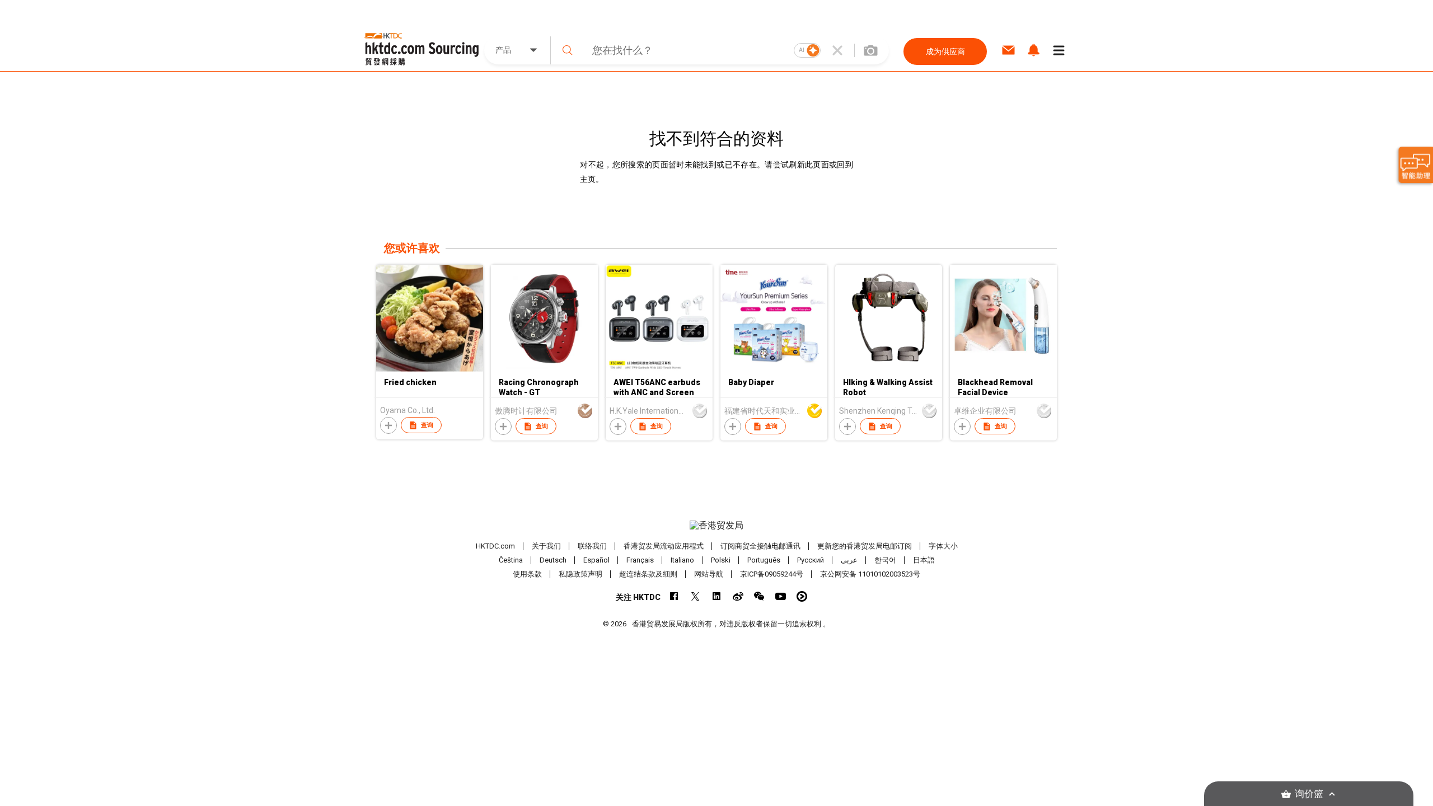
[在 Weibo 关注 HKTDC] (738, 596)
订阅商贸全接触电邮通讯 (760, 546)
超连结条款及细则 (648, 574)
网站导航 (708, 574)
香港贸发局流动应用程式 (664, 546)
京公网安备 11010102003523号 (870, 574)
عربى (849, 560)
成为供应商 (945, 51)
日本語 (924, 560)
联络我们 (592, 546)
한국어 (885, 560)
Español (596, 560)
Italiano (682, 560)
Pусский (810, 560)
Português (763, 560)
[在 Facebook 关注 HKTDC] (674, 596)
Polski (720, 560)
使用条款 (527, 574)
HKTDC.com (495, 546)
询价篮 (1309, 794)
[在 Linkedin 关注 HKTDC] (716, 596)
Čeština (511, 560)
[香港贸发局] (716, 526)
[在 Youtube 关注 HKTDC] (780, 596)
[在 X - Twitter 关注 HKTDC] (695, 596)
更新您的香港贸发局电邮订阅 (864, 546)
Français (640, 560)
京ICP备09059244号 (771, 574)
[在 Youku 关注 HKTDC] (802, 596)
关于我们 (546, 546)
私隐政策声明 (580, 574)
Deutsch (553, 560)
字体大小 (943, 546)
